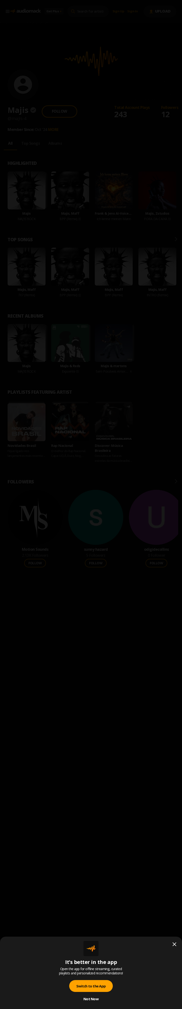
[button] (91, 504)
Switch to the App (91, 986)
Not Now (91, 998)
